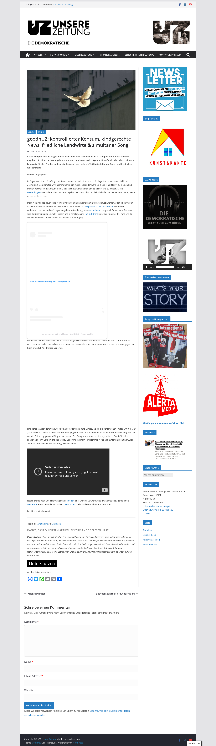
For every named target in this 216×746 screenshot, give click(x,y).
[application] (167, 251)
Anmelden (147, 530)
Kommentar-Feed (151, 539)
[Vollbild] (187, 267)
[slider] (165, 267)
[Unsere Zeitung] (108, 16)
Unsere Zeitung (83, 54)
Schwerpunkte (58, 54)
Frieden (41, 132)
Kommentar (32, 621)
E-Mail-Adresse (33, 676)
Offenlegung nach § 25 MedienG (158, 509)
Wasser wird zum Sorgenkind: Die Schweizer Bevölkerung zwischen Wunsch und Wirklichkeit (80, 6)
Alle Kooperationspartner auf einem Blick (164, 423)
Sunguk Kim (42, 523)
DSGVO (146, 513)
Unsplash (56, 523)
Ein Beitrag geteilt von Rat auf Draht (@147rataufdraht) (67, 334)
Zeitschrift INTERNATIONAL (139, 54)
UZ (45, 151)
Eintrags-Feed (149, 534)
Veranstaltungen (110, 54)
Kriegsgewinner (36, 593)
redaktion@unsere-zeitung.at (156, 506)
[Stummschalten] (183, 267)
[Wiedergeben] (146, 267)
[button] (44, 55)
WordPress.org (150, 544)
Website (28, 690)
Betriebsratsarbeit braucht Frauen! (115, 593)
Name (28, 662)
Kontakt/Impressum (170, 54)
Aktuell (38, 54)
